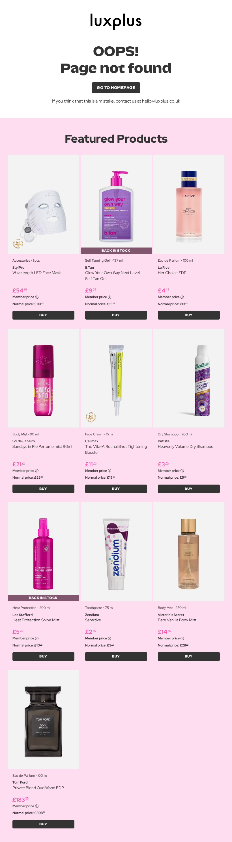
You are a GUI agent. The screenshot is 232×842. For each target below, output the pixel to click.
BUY (43, 315)
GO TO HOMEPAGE (116, 87)
